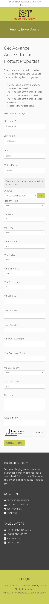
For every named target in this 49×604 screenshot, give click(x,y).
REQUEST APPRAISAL (17, 504)
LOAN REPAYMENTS (16, 534)
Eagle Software (38, 592)
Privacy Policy (10, 592)
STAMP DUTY (13, 538)
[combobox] (20, 195)
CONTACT (11, 513)
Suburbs (8, 190)
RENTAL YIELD (13, 542)
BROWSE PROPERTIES (17, 500)
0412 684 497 (33, 476)
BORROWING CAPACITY (18, 530)
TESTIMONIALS (14, 508)
